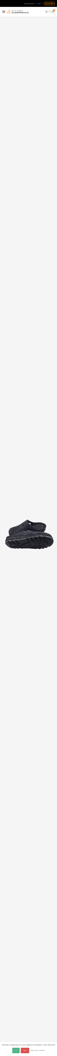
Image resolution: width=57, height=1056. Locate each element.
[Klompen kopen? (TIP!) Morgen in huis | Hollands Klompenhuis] (17, 11)
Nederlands (29, 4)
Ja (16, 1050)
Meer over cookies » (37, 1050)
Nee (25, 1050)
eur (39, 4)
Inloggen (49, 4)
